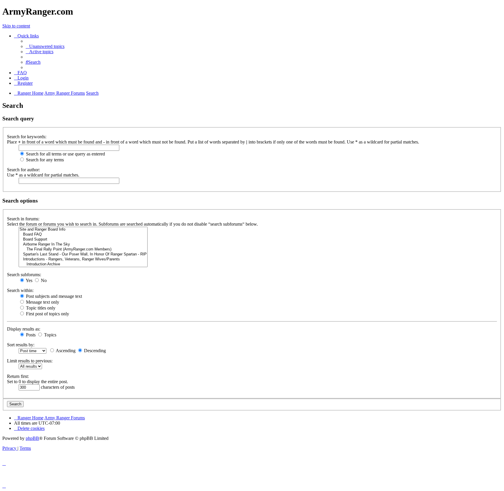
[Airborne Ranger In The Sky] (83, 244)
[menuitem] (45, 46)
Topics (49, 334)
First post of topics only (47, 313)
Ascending (65, 350)
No (43, 280)
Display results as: (23, 328)
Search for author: (23, 169)
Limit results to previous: (29, 360)
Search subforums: (24, 274)
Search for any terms (44, 159)
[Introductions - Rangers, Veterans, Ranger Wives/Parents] (83, 259)
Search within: (20, 290)
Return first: (18, 376)
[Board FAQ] (83, 234)
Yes (28, 280)
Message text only (42, 302)
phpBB (32, 438)
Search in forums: (23, 218)
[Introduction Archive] (83, 264)
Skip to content (16, 25)
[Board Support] (83, 239)
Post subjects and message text (53, 296)
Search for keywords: (26, 136)
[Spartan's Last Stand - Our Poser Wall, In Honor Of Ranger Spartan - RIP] (83, 254)
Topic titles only (40, 307)
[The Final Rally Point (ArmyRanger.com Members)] (83, 249)
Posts (30, 334)
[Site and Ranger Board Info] (83, 229)
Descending (94, 350)
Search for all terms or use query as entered (65, 153)
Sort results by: (20, 344)
